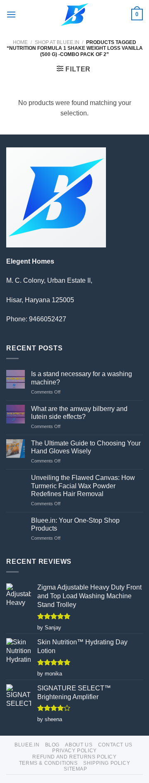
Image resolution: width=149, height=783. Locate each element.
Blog (52, 745)
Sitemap (75, 769)
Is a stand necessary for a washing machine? (81, 377)
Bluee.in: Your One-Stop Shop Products (75, 524)
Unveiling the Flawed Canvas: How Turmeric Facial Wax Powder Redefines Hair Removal (83, 485)
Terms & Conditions (48, 763)
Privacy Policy (74, 751)
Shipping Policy (106, 763)
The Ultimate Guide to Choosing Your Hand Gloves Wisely (86, 447)
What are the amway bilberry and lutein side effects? (79, 412)
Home (20, 42)
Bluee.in (26, 745)
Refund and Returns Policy (74, 757)
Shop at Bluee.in (57, 42)
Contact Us (115, 745)
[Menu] (11, 14)
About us (78, 745)
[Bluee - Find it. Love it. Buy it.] (75, 14)
